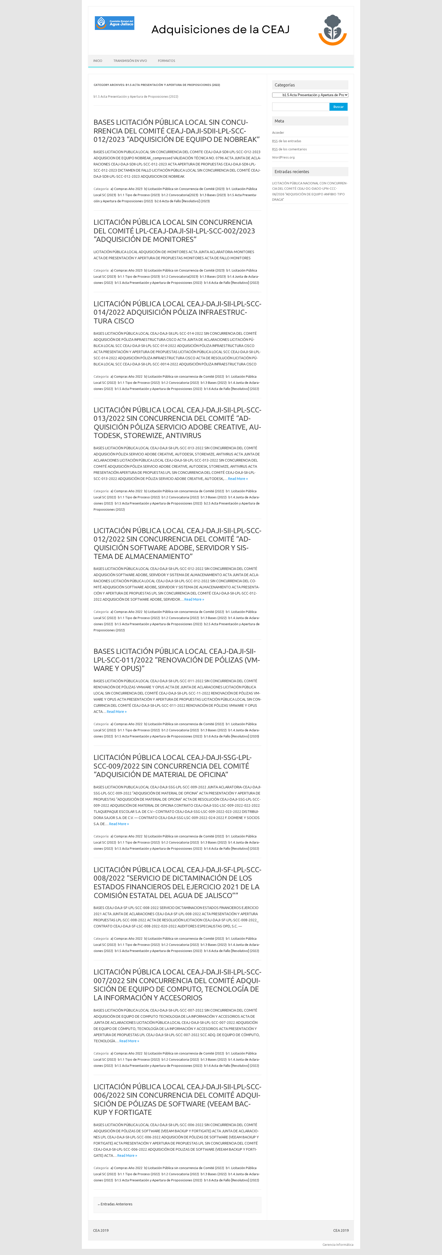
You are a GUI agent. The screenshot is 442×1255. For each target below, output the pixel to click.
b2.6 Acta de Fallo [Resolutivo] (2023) (182, 201)
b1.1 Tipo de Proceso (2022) (139, 382)
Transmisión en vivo (130, 60)
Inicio (97, 60)
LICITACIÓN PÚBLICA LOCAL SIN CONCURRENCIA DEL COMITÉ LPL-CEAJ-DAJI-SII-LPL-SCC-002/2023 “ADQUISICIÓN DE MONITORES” (174, 230)
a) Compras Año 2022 (126, 376)
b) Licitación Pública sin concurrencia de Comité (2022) (184, 376)
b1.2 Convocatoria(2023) (180, 195)
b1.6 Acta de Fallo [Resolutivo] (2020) (231, 736)
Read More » (238, 479)
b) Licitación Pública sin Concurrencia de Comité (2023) (184, 189)
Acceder (278, 132)
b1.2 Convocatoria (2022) (180, 382)
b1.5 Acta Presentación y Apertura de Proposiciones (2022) (158, 282)
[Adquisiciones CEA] (221, 46)
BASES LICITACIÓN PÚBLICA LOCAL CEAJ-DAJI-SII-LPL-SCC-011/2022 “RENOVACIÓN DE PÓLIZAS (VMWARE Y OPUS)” (177, 659)
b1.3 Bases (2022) (214, 382)
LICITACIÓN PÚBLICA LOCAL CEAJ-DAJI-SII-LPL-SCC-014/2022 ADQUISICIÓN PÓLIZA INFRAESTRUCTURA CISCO (177, 312)
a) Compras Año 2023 (126, 189)
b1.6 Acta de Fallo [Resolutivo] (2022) (231, 282)
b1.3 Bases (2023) (213, 195)
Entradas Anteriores (114, 1204)
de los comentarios (289, 149)
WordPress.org (283, 157)
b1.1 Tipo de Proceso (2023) (139, 195)
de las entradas (286, 141)
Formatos (166, 60)
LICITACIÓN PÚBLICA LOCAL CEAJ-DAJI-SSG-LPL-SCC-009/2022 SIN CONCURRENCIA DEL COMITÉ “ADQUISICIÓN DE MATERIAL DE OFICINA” (173, 765)
